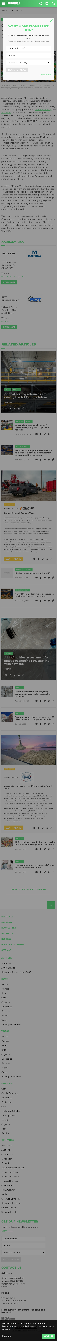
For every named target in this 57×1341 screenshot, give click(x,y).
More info (6, 1336)
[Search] (53, 3)
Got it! (48, 1336)
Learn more (45, 75)
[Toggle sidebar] (4, 3)
